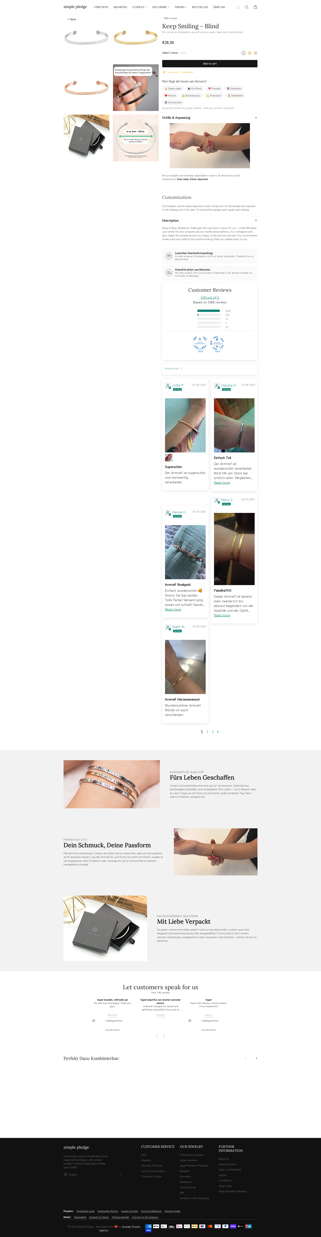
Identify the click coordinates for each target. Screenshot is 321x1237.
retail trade (225, 1186)
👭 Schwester (234, 88)
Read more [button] (222, 482)
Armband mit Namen (99, 1217)
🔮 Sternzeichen (173, 102)
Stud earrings (188, 1187)
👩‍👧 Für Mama (195, 88)
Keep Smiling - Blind (86, 1108)
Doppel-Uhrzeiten (129, 1211)
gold (249, 53)
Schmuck (138, 7)
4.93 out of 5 (210, 297)
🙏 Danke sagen (173, 88)
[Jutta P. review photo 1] (185, 425)
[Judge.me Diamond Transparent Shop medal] (217, 343)
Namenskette (80, 1217)
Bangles (184, 1171)
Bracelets (185, 1176)
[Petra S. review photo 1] (234, 549)
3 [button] (212, 731)
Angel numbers (188, 1160)
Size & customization (153, 1171)
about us (224, 1159)
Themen (179, 7)
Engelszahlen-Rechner (108, 1211)
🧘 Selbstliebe (235, 95)
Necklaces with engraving (194, 1198)
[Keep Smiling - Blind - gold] (69, 1121)
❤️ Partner (170, 95)
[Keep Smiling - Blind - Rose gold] (73, 1121)
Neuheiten (120, 7)
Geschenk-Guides (172, 1211)
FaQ (143, 1155)
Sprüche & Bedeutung (151, 1211)
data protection (228, 1164)
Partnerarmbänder (120, 1217)
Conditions (225, 1180)
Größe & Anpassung (176, 117)
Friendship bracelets (191, 1155)
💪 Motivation (213, 95)
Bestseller (200, 7)
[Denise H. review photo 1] (185, 552)
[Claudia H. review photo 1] (234, 425)
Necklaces (186, 1182)
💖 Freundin (214, 88)
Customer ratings (151, 1176)
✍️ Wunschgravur (191, 95)
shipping (146, 1160)
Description (170, 220)
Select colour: (174, 52)
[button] (191, 310)
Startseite (101, 7)
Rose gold (255, 53)
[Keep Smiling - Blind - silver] (65, 1121)
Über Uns (219, 7)
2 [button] (207, 731)
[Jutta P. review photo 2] (169, 458)
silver (243, 53)
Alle (182, 1192)
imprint (223, 1175)
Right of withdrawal (230, 1169)
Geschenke (159, 7)
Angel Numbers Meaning (194, 1165)
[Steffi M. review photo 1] (185, 667)
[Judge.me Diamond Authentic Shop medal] (200, 343)
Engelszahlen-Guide (86, 1211)
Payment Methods (151, 1165)
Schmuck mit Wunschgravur (145, 1217)
